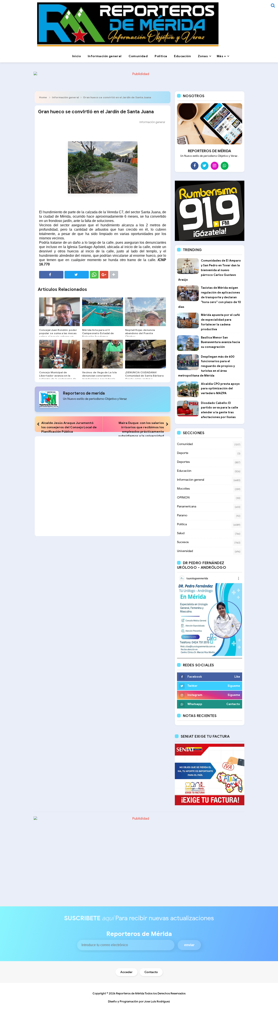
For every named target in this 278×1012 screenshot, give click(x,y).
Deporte (182, 453)
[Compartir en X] (77, 274)
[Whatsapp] (224, 166)
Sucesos (183, 542)
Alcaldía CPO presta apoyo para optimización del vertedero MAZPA (220, 388)
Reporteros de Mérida (130, 993)
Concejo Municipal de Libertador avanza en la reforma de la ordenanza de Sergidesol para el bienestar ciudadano (58, 379)
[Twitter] (204, 166)
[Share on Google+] (104, 274)
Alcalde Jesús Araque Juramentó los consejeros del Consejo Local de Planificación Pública (69, 427)
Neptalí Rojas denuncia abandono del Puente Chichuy (140, 333)
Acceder (126, 972)
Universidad (185, 551)
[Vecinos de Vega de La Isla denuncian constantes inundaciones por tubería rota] (102, 354)
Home (43, 97)
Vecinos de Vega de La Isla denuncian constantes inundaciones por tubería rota (99, 377)
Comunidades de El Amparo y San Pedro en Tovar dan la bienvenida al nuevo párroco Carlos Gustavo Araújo (209, 270)
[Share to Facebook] (51, 274)
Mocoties (183, 488)
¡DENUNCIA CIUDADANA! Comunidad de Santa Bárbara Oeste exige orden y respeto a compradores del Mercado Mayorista (144, 379)
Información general (65, 97)
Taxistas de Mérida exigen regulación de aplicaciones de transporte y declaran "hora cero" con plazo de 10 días (209, 297)
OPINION (183, 497)
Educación (184, 471)
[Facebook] (195, 166)
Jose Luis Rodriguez (157, 1001)
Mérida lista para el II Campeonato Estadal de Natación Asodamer (98, 333)
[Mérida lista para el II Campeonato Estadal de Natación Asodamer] (102, 311)
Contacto (151, 972)
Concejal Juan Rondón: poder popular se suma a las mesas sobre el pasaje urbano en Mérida (58, 334)
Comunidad (185, 444)
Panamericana (186, 506)
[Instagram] (214, 166)
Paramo (182, 515)
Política (182, 524)
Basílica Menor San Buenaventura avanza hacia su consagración (220, 342)
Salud (180, 533)
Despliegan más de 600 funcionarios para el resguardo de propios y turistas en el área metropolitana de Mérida (206, 366)
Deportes (183, 462)
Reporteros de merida (84, 393)
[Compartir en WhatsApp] (94, 274)
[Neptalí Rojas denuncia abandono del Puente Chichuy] (145, 311)
